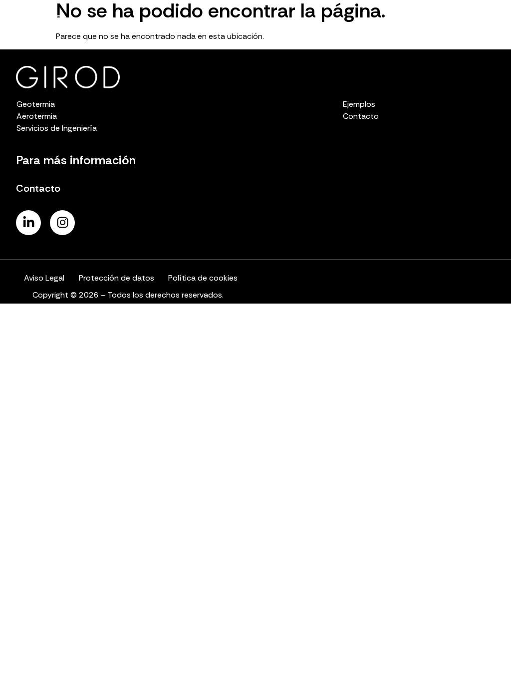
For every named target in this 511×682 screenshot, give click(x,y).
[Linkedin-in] (28, 222)
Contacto (38, 188)
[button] (494, 22)
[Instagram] (62, 222)
